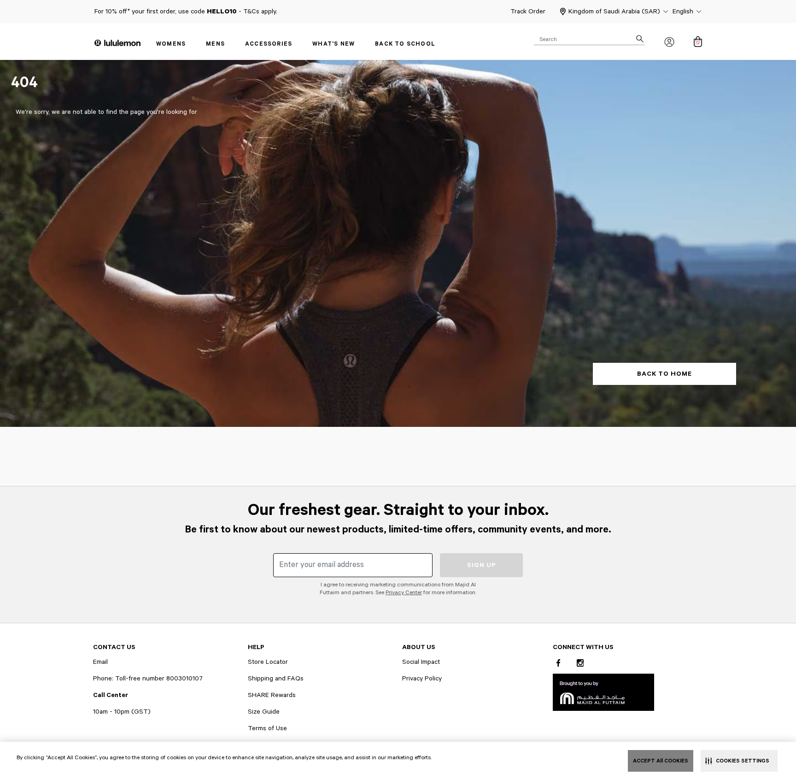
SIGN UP (481, 565)
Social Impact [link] (421, 662)
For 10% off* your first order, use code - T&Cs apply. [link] (185, 11)
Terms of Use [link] (267, 728)
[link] (603, 691)
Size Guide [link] (264, 711)
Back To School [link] (405, 44)
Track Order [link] (527, 11)
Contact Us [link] (114, 647)
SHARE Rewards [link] (272, 695)
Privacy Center (404, 592)
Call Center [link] (110, 695)
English (683, 11)
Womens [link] (171, 44)
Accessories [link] (268, 44)
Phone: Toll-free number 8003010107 (148, 678)
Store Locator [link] (268, 662)
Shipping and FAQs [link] (276, 678)
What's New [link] (333, 44)
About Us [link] (418, 647)
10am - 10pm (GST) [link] (122, 711)
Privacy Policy (422, 678)
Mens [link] (215, 44)
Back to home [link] (664, 374)
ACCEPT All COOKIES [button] (660, 761)
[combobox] (589, 38)
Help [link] (256, 647)
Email (100, 662)
